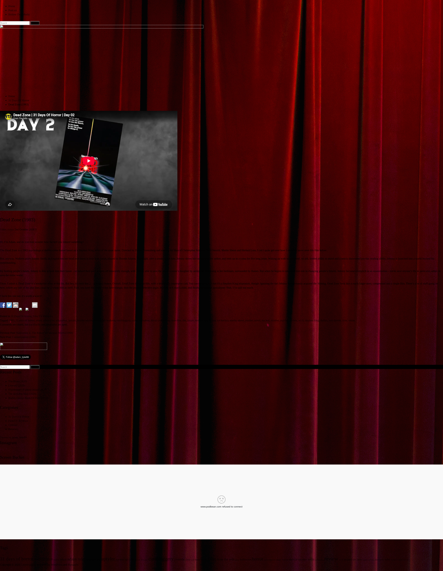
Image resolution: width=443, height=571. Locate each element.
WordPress (56, 564)
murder (249, 320)
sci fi (301, 320)
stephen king (312, 320)
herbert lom (201, 320)
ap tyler (129, 559)
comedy (179, 559)
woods (406, 560)
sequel (348, 559)
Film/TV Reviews (43, 316)
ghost (237, 560)
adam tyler (48, 320)
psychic (284, 320)
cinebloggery (124, 320)
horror (212, 320)
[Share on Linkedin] (28, 310)
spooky (371, 560)
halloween (245, 559)
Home (11, 6)
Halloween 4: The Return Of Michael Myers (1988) (44, 332)
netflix (311, 559)
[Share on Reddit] (15, 305)
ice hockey (223, 320)
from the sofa (225, 559)
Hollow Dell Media (19, 14)
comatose (144, 320)
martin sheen (237, 320)
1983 (11, 320)
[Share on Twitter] (9, 305)
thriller (323, 320)
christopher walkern (104, 320)
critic (188, 559)
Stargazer (73, 564)
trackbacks (34, 324)
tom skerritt (335, 320)
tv (383, 559)
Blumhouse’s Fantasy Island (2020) (27, 389)
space (365, 560)
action (56, 560)
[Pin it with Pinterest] (22, 310)
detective (176, 320)
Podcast (12, 10)
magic (278, 560)
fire (184, 320)
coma (135, 320)
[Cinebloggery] (101, 27)
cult (192, 560)
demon (204, 559)
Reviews (13, 429)
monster (285, 560)
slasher (360, 560)
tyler (344, 320)
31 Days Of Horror (21, 316)
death (197, 559)
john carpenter (270, 560)
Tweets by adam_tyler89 (13, 437)
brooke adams (84, 320)
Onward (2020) (16, 385)
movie (293, 559)
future (190, 320)
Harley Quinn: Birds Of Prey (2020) (28, 397)
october (275, 320)
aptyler (72, 320)
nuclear (265, 320)
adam (39, 320)
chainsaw (144, 560)
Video (3, 229)
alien (99, 560)
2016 (36, 560)
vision (351, 320)
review (293, 320)
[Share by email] (35, 305)
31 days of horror (25, 320)
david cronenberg (160, 320)
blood (137, 560)
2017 (42, 559)
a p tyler (120, 559)
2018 (49, 559)
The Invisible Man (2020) (22, 393)
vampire (394, 560)
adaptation (61, 320)
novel (257, 320)
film (212, 558)
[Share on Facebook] (3, 305)
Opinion (12, 424)
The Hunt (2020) (17, 381)
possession (319, 560)
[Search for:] (15, 22)
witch (400, 560)
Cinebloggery (28, 564)
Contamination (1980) (24, 337)
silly (354, 560)
